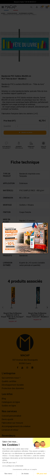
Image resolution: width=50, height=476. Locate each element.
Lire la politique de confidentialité (12, 466)
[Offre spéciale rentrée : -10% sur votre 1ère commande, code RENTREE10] (25, 238)
